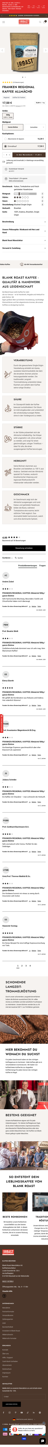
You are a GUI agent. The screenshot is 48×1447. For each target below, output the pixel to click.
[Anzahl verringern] (3, 154)
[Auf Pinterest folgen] (15, 1412)
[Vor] (45, 50)
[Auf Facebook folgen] (3, 1412)
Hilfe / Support (7, 1357)
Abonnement (7, 1365)
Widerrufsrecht (7, 1334)
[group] (24, 538)
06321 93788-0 (7, 1281)
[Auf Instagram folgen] (9, 1412)
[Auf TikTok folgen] (28, 1412)
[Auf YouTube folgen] (22, 1412)
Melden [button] (34, 606)
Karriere (5, 1377)
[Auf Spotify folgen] (40, 1412)
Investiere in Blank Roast (11, 1331)
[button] (24, 82)
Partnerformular (8, 1311)
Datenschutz (7, 1369)
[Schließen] (3, 714)
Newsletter (6, 1308)
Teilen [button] (39, 606)
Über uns (5, 1354)
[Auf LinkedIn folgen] (34, 1412)
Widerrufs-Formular (9, 1338)
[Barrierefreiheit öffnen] (24, 1296)
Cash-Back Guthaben (10, 1361)
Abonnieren (11, 1404)
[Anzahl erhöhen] (9, 154)
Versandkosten (7, 1315)
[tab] (27, 566)
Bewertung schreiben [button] (24, 548)
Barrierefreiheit (7, 1327)
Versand (18, 106)
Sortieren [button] (6, 558)
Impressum (6, 1373)
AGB (4, 1323)
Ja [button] (30, 606)
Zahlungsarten (7, 1319)
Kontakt (5, 1350)
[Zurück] (2, 50)
